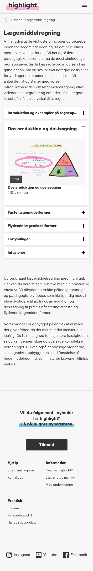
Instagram (22, 554)
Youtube (50, 554)
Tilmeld (46, 444)
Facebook (79, 554)
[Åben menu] (84, 7)
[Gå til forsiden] (7, 20)
